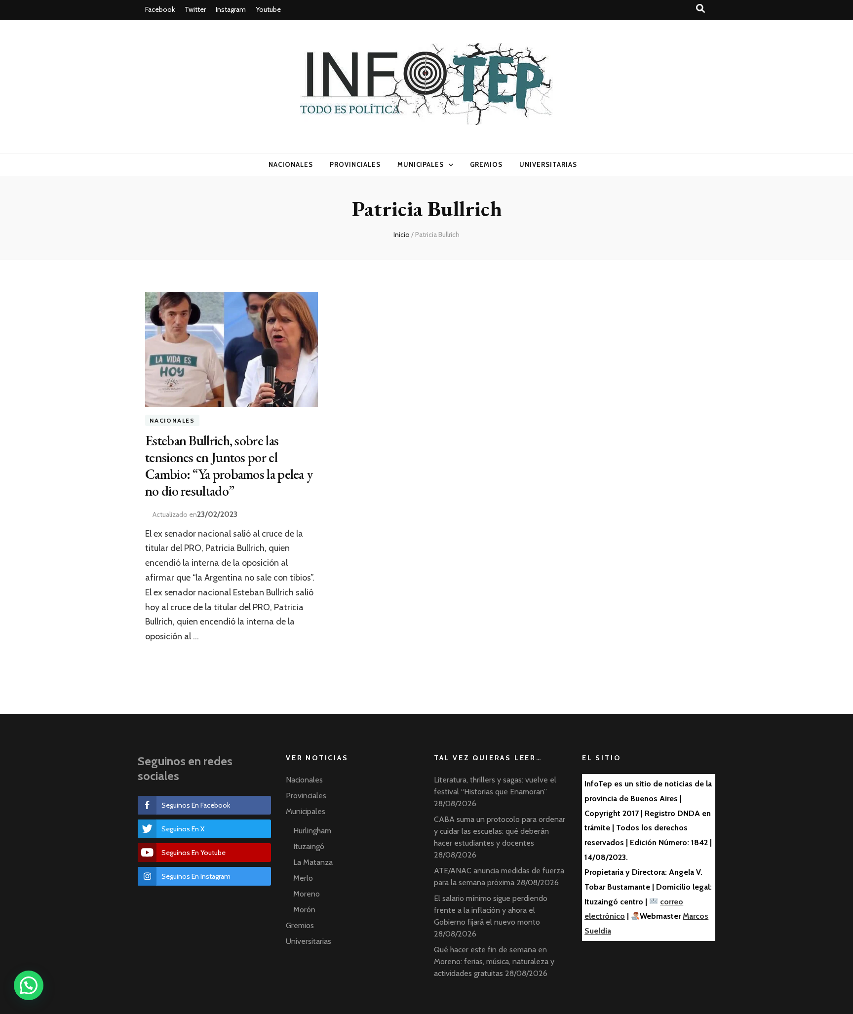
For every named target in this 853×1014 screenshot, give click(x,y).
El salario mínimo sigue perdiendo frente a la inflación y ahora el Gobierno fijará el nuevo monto (490, 910)
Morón (304, 909)
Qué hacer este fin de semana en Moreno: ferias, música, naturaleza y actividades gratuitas (494, 961)
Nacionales (291, 164)
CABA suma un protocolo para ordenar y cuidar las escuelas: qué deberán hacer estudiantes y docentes (499, 831)
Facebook (160, 9)
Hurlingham (312, 830)
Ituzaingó (308, 846)
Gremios (486, 164)
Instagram (231, 9)
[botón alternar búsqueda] (700, 8)
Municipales (420, 164)
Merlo (303, 878)
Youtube (268, 9)
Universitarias (548, 164)
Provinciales (355, 164)
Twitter (195, 9)
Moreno (306, 893)
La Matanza (313, 862)
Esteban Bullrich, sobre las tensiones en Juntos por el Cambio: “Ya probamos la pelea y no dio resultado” (228, 465)
